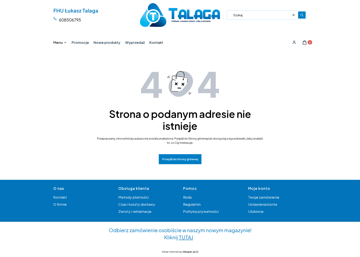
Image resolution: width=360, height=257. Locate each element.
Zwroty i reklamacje (134, 211)
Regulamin (192, 204)
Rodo (187, 197)
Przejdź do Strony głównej (180, 159)
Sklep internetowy (178, 251)
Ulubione (256, 211)
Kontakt (60, 197)
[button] (302, 15)
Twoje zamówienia (263, 197)
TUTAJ (186, 237)
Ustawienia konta (262, 204)
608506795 (70, 19)
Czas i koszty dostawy (136, 204)
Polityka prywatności (201, 211)
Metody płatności (133, 197)
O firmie (60, 204)
